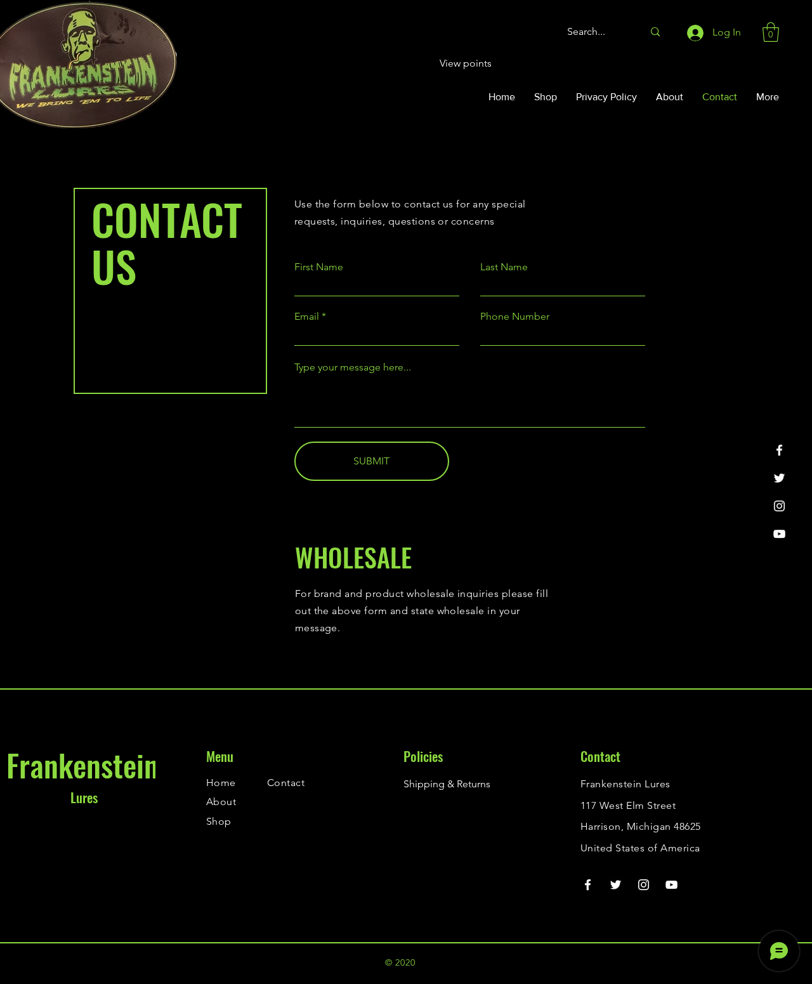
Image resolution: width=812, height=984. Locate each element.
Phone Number (514, 317)
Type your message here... (352, 367)
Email (306, 317)
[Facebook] (779, 450)
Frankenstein (82, 764)
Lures (84, 797)
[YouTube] (779, 534)
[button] (771, 32)
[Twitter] (779, 478)
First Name (318, 267)
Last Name (504, 267)
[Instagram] (779, 506)
